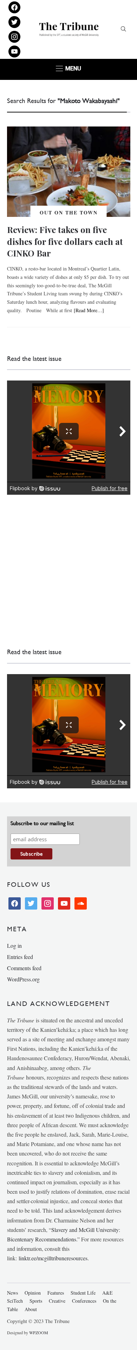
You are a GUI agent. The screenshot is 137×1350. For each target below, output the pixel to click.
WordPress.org (23, 979)
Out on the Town (69, 212)
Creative (57, 1300)
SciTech (15, 1300)
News (12, 1292)
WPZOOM (38, 1332)
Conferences (84, 1300)
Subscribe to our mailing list (42, 823)
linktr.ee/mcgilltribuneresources (53, 1258)
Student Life (83, 1292)
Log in (14, 945)
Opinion (33, 1292)
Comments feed (24, 968)
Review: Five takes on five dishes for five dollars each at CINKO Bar (65, 241)
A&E (107, 1292)
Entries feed (20, 956)
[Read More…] (89, 310)
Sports (36, 1300)
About (31, 1309)
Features (55, 1292)
